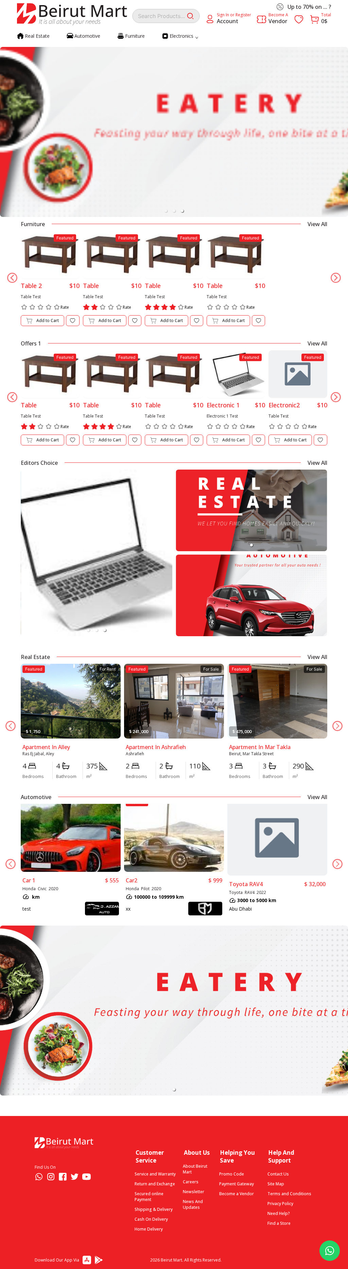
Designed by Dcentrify (291, 1260)
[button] (165, 210)
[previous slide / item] (8, 128)
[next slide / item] (339, 128)
